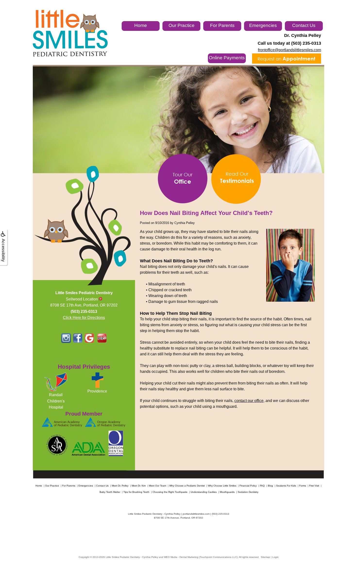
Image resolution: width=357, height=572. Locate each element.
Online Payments (227, 57)
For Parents (222, 25)
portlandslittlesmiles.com (196, 513)
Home (140, 25)
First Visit (314, 485)
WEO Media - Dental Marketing (181, 557)
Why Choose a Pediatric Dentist (187, 485)
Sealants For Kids (286, 485)
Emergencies (263, 25)
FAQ (262, 485)
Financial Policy (248, 485)
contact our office (249, 401)
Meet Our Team (157, 485)
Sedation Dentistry (248, 492)
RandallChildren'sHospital (56, 401)
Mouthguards (227, 492)
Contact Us (303, 25)
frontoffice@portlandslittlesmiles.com (289, 50)
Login (275, 557)
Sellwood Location (82, 299)
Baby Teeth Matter (110, 492)
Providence (97, 391)
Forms (302, 485)
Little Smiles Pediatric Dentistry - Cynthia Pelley (132, 557)
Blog (270, 485)
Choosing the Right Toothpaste (170, 492)
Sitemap (265, 557)
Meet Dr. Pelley (120, 485)
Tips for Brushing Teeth (136, 492)
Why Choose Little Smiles (222, 485)
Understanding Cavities (204, 492)
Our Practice (182, 25)
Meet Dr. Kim (139, 485)
